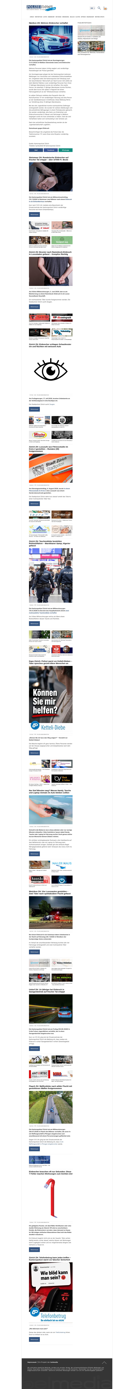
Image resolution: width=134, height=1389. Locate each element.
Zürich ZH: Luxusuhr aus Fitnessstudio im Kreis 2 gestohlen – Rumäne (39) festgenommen (48, 449)
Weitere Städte (99, 17)
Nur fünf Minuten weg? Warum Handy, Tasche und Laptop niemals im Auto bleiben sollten (50, 791)
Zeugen (52, 404)
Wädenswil (65, 17)
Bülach (72, 17)
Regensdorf (90, 17)
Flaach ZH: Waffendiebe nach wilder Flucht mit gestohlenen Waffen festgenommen (50, 1087)
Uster (45, 17)
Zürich (32, 17)
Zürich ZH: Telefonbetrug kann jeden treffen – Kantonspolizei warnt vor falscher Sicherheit (50, 1258)
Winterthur (38, 17)
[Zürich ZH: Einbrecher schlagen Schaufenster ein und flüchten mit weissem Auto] (51, 371)
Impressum (32, 1362)
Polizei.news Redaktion (43, 56)
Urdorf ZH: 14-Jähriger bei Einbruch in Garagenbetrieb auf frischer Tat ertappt (47, 990)
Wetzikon (58, 17)
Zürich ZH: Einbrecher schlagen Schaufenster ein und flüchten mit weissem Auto (50, 345)
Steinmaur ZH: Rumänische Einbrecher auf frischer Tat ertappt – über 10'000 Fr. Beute (48, 158)
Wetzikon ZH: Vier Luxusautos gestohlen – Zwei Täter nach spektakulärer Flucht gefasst (50, 892)
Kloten (78, 17)
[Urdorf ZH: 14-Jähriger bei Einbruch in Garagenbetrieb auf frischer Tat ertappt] (51, 1008)
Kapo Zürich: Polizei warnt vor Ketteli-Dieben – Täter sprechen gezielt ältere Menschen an (50, 662)
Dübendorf (51, 17)
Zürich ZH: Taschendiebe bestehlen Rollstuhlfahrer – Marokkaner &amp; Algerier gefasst (49, 543)
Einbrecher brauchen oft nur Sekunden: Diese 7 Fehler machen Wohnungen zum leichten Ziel (50, 1173)
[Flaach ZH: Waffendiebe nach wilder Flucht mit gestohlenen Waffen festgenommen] (51, 1107)
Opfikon (83, 17)
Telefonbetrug (60, 1332)
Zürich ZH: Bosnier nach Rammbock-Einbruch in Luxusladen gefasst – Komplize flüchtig (50, 253)
